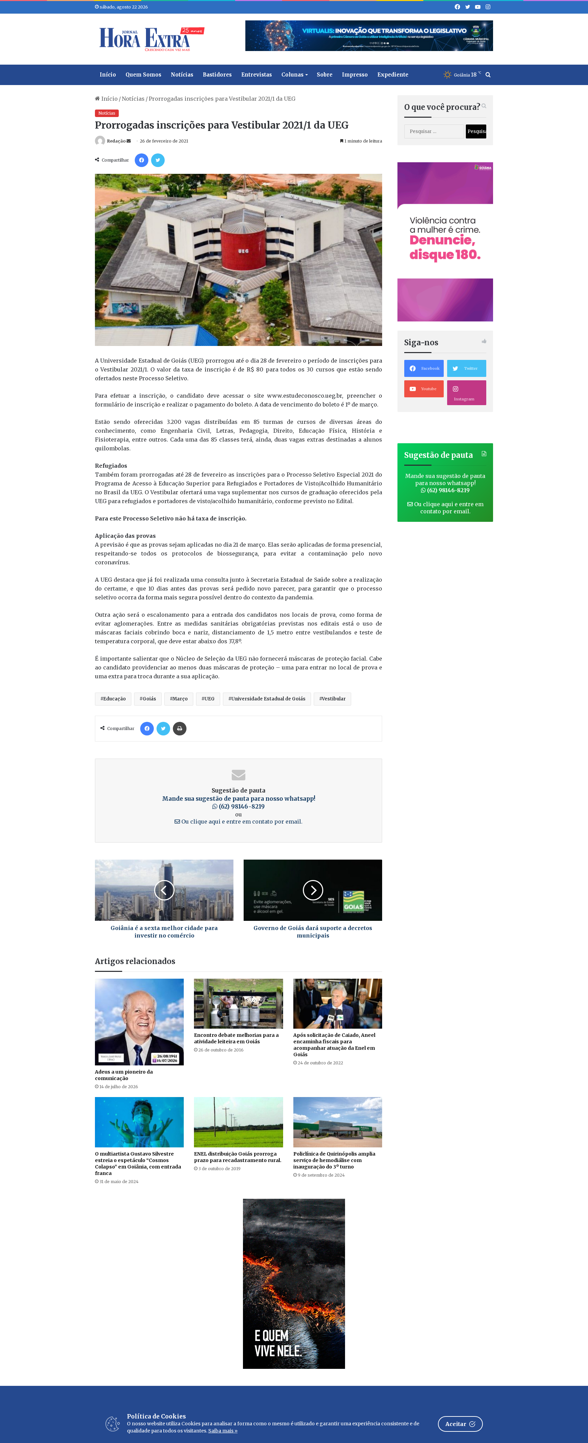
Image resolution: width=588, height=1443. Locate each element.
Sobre (324, 74)
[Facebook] (141, 160)
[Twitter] (158, 160)
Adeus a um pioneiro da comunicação (124, 1075)
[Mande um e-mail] (129, 141)
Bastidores (217, 74)
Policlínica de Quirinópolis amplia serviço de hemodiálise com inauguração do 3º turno (334, 1160)
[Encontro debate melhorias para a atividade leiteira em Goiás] (238, 1004)
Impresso (355, 74)
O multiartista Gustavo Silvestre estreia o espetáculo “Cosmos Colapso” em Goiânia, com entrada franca (138, 1163)
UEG (210, 699)
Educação (114, 699)
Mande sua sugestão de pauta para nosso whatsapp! (238, 803)
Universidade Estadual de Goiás (268, 699)
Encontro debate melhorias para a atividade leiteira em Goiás (236, 1038)
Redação (116, 141)
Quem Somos (143, 74)
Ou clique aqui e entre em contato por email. (241, 821)
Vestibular (334, 699)
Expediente (392, 74)
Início (108, 74)
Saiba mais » (223, 1431)
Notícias (182, 74)
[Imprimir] (179, 728)
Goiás (149, 699)
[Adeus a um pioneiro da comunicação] (139, 1022)
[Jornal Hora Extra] (150, 39)
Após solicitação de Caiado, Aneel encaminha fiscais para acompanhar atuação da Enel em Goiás (334, 1045)
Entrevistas (256, 74)
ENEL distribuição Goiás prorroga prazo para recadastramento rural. (237, 1157)
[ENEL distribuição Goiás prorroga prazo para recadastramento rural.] (238, 1122)
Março (180, 699)
